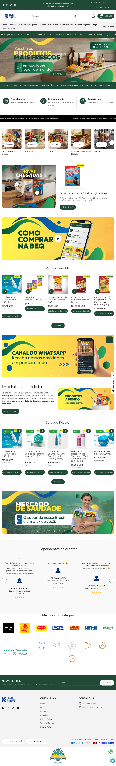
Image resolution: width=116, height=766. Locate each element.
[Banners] (8, 628)
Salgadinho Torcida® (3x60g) (33, 298)
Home (42, 703)
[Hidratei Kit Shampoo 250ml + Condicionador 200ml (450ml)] (58, 438)
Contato (43, 711)
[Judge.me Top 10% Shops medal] (102, 645)
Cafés (51, 151)
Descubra (9, 144)
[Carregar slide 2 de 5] (49, 79)
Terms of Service (47, 723)
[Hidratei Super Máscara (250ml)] (104, 438)
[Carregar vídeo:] (58, 238)
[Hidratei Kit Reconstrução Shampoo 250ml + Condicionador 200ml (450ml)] (81, 438)
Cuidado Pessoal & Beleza (81, 152)
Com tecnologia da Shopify (103, 739)
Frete (42, 707)
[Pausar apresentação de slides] (77, 79)
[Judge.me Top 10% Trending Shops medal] (72, 658)
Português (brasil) (35, 741)
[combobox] (54, 16)
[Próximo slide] (71, 79)
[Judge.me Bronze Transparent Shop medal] (87, 645)
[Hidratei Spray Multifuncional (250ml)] (12, 284)
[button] (106, 16)
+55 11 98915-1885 (89, 703)
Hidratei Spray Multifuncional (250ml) (9, 299)
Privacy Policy (46, 719)
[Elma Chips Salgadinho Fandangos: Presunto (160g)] (104, 284)
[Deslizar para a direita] (111, 142)
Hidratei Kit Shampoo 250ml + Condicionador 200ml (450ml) (57, 455)
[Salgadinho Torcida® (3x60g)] (35, 284)
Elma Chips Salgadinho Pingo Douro (80, 299)
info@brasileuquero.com (92, 707)
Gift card (110, 27)
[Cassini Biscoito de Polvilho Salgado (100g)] (58, 284)
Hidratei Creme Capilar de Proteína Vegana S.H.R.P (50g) (35, 455)
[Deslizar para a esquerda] (4, 142)
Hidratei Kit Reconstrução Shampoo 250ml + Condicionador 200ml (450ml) (80, 456)
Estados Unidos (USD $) (13, 741)
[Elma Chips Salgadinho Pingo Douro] (81, 284)
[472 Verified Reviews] (58, 765)
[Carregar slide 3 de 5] (54, 79)
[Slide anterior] (37, 79)
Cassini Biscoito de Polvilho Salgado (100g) (57, 299)
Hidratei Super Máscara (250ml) (102, 452)
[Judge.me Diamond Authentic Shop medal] (41, 645)
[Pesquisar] (75, 16)
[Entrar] (93, 16)
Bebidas (29, 151)
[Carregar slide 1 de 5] (44, 79)
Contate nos (94, 99)
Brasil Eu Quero (85, 739)
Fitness (98, 151)
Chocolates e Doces (8, 152)
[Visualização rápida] (4, 291)
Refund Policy (46, 727)
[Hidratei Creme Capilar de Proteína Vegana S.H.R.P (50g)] (35, 438)
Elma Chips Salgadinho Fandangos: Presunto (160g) (102, 301)
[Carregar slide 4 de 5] (59, 79)
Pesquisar (44, 715)
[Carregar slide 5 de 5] (64, 79)
